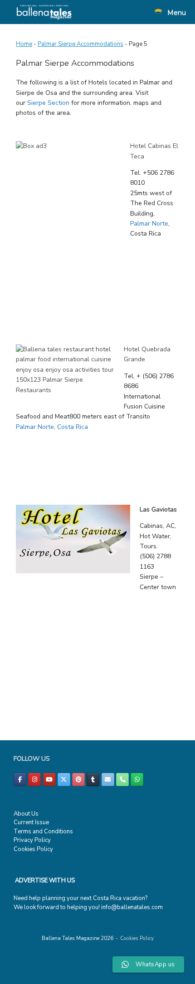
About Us (26, 814)
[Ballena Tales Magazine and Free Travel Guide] (44, 12)
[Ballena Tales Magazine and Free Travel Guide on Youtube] (49, 779)
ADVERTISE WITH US (45, 880)
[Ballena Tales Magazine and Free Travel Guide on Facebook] (20, 779)
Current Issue (31, 822)
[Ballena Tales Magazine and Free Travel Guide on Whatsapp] (137, 779)
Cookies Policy (33, 849)
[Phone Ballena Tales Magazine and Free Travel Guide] (122, 779)
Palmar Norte (149, 223)
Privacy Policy (32, 840)
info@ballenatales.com (132, 907)
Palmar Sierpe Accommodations (80, 44)
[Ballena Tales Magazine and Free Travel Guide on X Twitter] (64, 779)
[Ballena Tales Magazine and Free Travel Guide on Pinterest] (78, 779)
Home (24, 44)
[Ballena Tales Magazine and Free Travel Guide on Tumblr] (93, 779)
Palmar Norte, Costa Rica (52, 427)
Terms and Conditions (43, 831)
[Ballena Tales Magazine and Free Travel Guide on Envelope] (108, 779)
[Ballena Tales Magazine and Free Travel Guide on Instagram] (34, 779)
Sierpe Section (48, 102)
